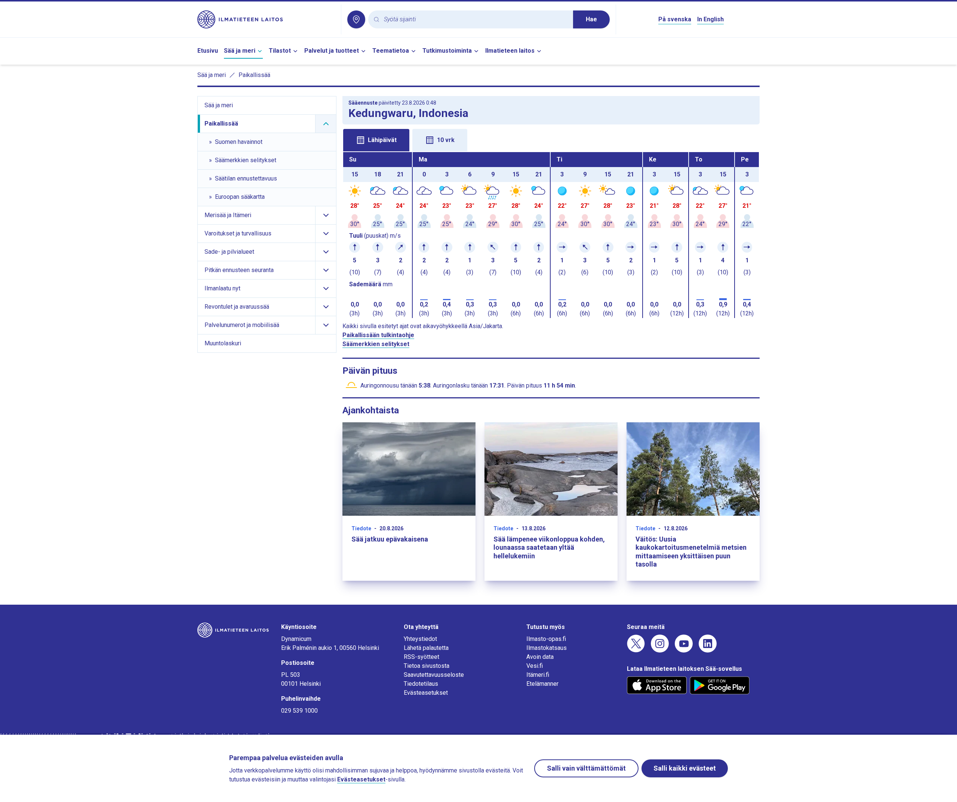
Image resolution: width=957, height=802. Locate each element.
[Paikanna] (356, 19)
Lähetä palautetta (426, 647)
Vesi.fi (534, 665)
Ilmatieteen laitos (510, 50)
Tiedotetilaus (421, 683)
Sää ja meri (239, 50)
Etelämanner (542, 683)
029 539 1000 (299, 710)
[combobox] (475, 20)
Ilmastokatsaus (546, 647)
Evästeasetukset (426, 692)
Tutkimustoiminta (447, 50)
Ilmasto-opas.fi (546, 638)
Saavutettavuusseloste (434, 674)
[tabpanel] (551, 235)
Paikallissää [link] (254, 74)
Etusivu (207, 50)
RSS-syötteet (421, 656)
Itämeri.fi (537, 674)
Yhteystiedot (420, 638)
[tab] (376, 140)
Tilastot (280, 50)
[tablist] (551, 139)
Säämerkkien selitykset (375, 344)
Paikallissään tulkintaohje (378, 335)
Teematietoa (390, 50)
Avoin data (540, 656)
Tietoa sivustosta (426, 665)
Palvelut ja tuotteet (331, 50)
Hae (591, 19)
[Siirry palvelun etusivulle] (266, 19)
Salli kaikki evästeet (684, 768)
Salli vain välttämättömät (586, 768)
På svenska (674, 19)
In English (710, 19)
